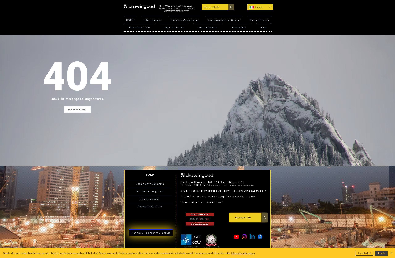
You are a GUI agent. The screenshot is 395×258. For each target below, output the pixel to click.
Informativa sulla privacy (243, 253)
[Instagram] (244, 237)
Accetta (381, 253)
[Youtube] (236, 237)
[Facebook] (260, 237)
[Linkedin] (252, 237)
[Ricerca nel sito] (231, 7)
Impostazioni (364, 253)
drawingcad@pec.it (252, 190)
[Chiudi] (391, 253)
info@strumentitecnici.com (211, 190)
